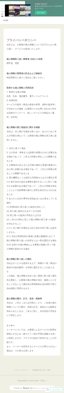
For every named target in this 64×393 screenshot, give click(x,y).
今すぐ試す (41, 13)
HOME (5, 20)
